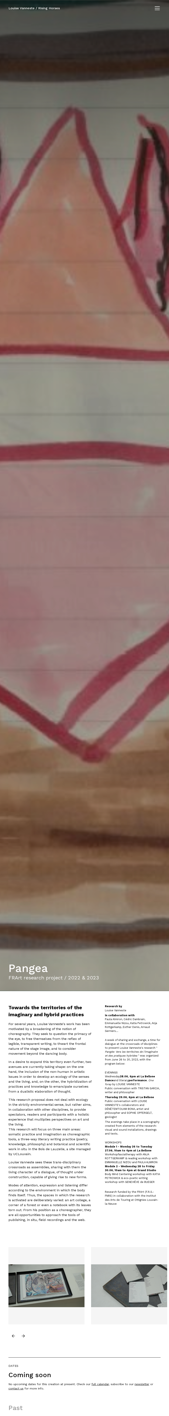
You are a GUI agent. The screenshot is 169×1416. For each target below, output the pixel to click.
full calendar (100, 1384)
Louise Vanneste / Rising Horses (34, 8)
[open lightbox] (46, 1285)
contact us (15, 1388)
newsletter (142, 1384)
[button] (156, 8)
